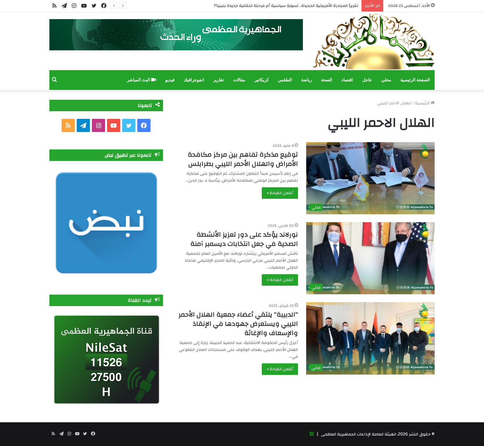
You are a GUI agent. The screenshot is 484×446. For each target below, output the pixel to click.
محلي (386, 79)
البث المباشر (139, 79)
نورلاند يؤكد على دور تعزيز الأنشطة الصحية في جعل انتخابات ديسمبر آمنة (244, 239)
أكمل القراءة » (280, 193)
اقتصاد (347, 79)
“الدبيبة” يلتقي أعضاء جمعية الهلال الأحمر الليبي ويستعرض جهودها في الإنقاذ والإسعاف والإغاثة (238, 323)
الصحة (326, 79)
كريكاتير (262, 79)
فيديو (170, 79)
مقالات (239, 79)
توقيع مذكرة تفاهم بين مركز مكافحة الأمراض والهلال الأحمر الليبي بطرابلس (243, 159)
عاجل (367, 79)
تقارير (218, 79)
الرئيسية (423, 103)
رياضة (306, 79)
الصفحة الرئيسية (415, 79)
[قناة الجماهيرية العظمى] (374, 41)
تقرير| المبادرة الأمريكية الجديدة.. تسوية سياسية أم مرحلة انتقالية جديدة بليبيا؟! (286, 6)
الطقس (285, 79)
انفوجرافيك (194, 79)
